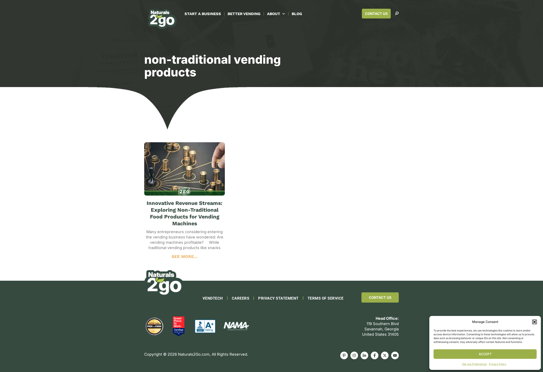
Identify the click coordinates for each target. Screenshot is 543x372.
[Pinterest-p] (344, 355)
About (273, 13)
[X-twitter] (385, 355)
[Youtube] (395, 355)
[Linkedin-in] (364, 355)
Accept (485, 354)
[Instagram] (354, 355)
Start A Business (203, 13)
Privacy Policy (497, 364)
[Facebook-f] (374, 355)
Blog (297, 13)
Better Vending (244, 13)
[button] (534, 322)
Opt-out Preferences (474, 364)
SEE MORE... (185, 256)
